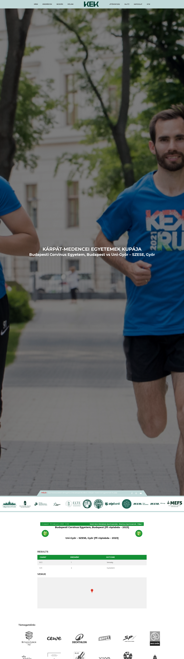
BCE (41, 562)
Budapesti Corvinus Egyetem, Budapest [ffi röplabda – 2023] (92, 527)
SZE (40, 568)
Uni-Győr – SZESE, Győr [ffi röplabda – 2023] (92, 538)
